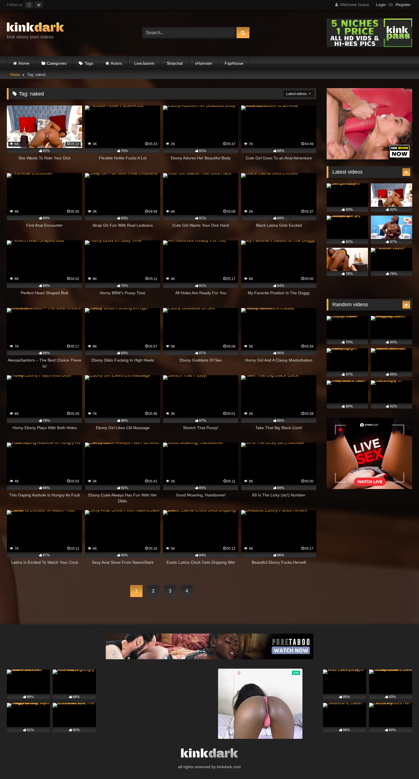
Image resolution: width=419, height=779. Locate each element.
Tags (89, 63)
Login (381, 4)
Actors (116, 63)
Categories (56, 63)
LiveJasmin (144, 63)
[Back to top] (401, 762)
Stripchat (175, 63)
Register (403, 4)
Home (24, 63)
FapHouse (234, 63)
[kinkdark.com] (35, 28)
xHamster (203, 63)
